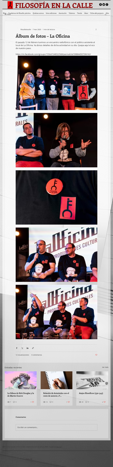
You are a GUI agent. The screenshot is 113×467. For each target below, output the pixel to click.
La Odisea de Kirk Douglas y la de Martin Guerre (20, 394)
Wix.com (59, 447)
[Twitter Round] (103, 4)
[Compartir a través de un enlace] (33, 348)
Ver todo (105, 367)
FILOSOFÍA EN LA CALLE (54, 5)
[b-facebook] (100, 4)
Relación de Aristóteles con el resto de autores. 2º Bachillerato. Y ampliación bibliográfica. (56, 394)
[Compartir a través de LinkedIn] (27, 348)
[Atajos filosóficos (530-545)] (92, 380)
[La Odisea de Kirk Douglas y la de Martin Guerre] (21, 380)
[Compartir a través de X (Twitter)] (22, 348)
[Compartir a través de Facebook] (17, 348)
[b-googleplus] (107, 4)
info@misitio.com (31, 447)
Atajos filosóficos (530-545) (91, 393)
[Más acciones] (96, 29)
